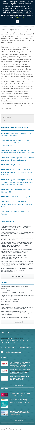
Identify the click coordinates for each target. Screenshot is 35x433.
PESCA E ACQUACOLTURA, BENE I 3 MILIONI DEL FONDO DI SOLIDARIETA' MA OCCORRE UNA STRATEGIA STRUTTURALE (16, 227)
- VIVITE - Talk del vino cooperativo (16, 197)
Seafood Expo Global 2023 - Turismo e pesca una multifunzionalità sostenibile (15, 300)
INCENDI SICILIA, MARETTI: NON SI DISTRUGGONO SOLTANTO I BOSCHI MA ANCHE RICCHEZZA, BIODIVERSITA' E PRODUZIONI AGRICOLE (16, 251)
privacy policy (10, 429)
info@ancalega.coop (12, 352)
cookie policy (19, 429)
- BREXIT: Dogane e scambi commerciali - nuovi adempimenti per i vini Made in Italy (17, 204)
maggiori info (19, 17)
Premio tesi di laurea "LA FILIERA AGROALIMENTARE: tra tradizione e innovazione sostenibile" (17, 307)
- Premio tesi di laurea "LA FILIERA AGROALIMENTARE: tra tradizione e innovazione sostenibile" (16, 172)
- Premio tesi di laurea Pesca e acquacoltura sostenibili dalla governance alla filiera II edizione (15, 142)
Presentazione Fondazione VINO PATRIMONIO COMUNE (15, 287)
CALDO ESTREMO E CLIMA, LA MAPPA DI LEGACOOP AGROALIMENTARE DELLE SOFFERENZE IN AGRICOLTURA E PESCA (17, 270)
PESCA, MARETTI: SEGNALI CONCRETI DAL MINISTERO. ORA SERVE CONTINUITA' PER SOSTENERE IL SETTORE (14, 257)
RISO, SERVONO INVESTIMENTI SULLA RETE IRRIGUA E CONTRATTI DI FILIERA (17, 238)
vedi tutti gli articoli (17, 276)
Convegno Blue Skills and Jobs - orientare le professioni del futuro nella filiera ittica (17, 296)
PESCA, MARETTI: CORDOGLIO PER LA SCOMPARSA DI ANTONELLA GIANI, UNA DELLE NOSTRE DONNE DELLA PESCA (17, 233)
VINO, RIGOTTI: (5, 304)
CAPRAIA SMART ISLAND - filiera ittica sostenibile (15, 317)
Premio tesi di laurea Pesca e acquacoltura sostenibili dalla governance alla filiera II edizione (16, 291)
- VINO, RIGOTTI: (10, 165)
